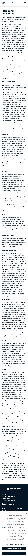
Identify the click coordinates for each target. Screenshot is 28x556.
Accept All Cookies (14, 553)
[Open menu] (25, 3)
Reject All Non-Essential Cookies (14, 548)
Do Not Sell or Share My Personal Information (14, 544)
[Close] (26, 513)
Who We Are (5, 511)
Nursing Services (21, 511)
